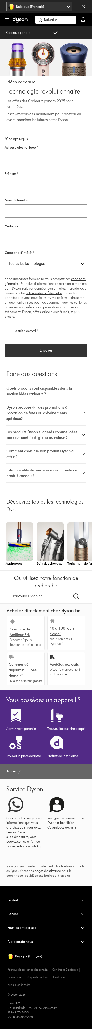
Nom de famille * (17, 200)
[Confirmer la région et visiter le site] (84, 6)
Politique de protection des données (28, 969)
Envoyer (46, 350)
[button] (46, 391)
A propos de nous (20, 942)
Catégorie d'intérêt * (19, 253)
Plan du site (58, 977)
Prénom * (11, 174)
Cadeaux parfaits (18, 33)
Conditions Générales (65, 969)
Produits (13, 900)
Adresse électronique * (21, 147)
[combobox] (39, 6)
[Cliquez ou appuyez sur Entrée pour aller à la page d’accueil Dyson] (20, 21)
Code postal (13, 226)
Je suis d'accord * (26, 331)
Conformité (14, 977)
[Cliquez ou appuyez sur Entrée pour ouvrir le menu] (7, 20)
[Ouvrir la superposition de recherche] (55, 20)
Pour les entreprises (22, 928)
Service (13, 914)
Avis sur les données (19, 984)
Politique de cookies (36, 977)
